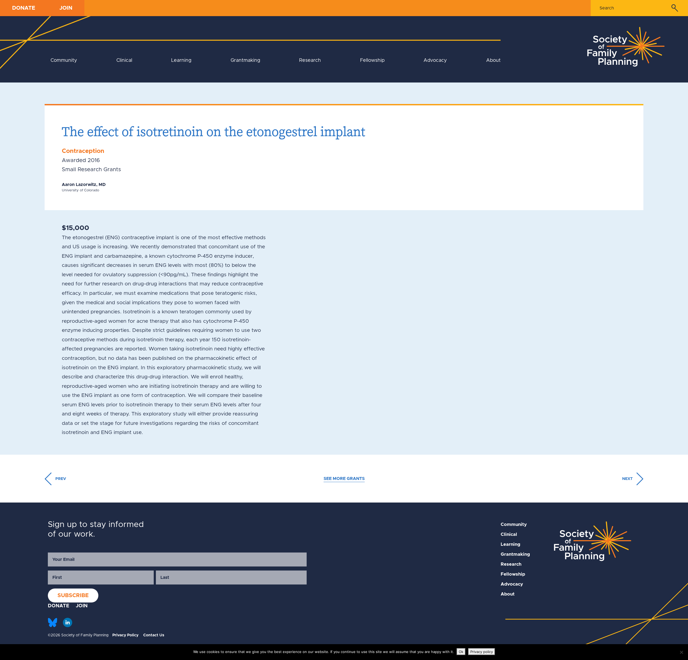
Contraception (83, 151)
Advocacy (435, 60)
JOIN (65, 8)
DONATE (23, 8)
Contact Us (153, 635)
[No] (681, 652)
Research (310, 60)
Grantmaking (245, 60)
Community (64, 60)
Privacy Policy (125, 635)
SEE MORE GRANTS (344, 478)
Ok (461, 652)
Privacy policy (481, 652)
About (493, 60)
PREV (60, 479)
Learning (181, 60)
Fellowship (372, 60)
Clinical (124, 60)
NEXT (628, 479)
